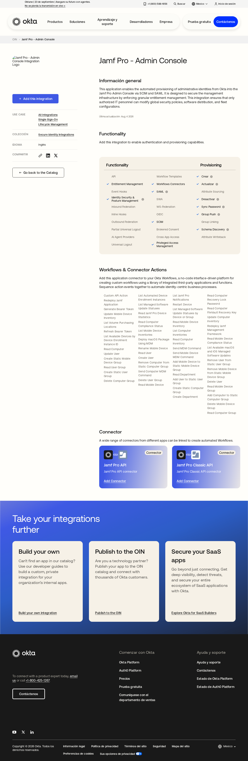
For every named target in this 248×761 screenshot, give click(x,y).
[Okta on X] (23, 732)
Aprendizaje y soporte (107, 22)
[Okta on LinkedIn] (32, 732)
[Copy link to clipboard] (40, 155)
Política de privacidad (104, 746)
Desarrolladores (141, 21)
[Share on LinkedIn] (48, 155)
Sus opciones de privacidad (117, 753)
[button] (227, 747)
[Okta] (24, 22)
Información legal (74, 746)
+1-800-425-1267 (38, 680)
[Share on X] (56, 155)
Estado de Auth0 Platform (215, 686)
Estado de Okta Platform (215, 678)
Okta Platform (129, 662)
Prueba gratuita (199, 21)
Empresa (166, 21)
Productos (55, 21)
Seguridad (159, 746)
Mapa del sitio (180, 746)
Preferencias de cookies (78, 753)
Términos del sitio (135, 746)
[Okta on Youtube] (14, 732)
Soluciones (77, 21)
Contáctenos (225, 21)
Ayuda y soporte (208, 662)
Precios (124, 678)
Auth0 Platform (130, 670)
